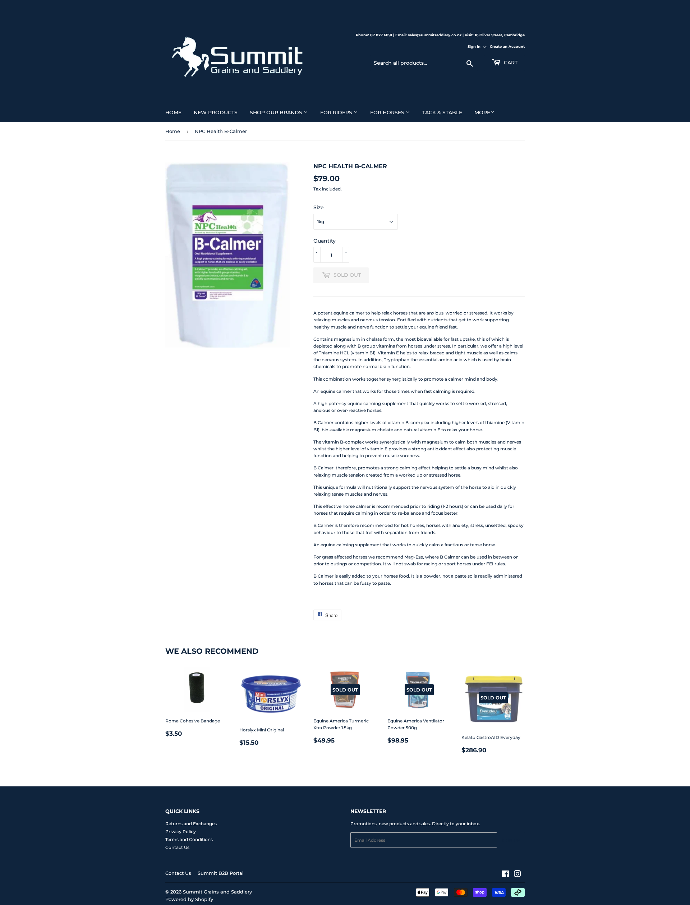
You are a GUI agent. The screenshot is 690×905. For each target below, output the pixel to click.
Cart (510, 62)
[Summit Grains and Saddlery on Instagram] (517, 875)
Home (173, 112)
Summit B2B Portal (221, 873)
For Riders (337, 112)
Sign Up (511, 840)
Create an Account (507, 46)
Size (318, 207)
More (482, 112)
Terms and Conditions (189, 839)
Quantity (324, 241)
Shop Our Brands (277, 112)
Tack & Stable (442, 112)
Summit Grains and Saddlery (217, 892)
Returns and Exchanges (191, 823)
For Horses (388, 112)
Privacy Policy (180, 831)
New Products (216, 112)
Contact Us (177, 847)
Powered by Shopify (189, 899)
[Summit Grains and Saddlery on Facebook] (505, 875)
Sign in (474, 46)
